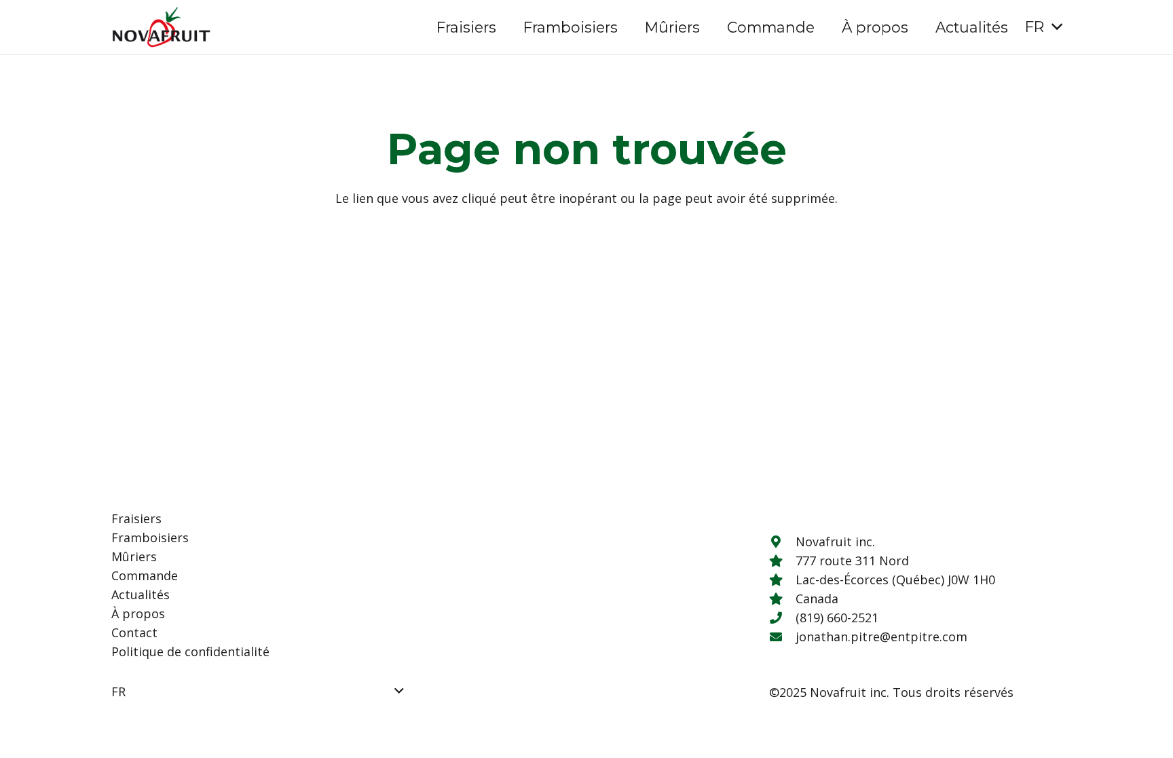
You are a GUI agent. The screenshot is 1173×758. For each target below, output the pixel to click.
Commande (144, 575)
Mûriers (134, 556)
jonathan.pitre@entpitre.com (881, 636)
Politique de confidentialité (190, 651)
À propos (138, 613)
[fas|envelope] (782, 636)
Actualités (140, 594)
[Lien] (161, 27)
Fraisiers (136, 518)
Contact (134, 632)
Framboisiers (150, 537)
